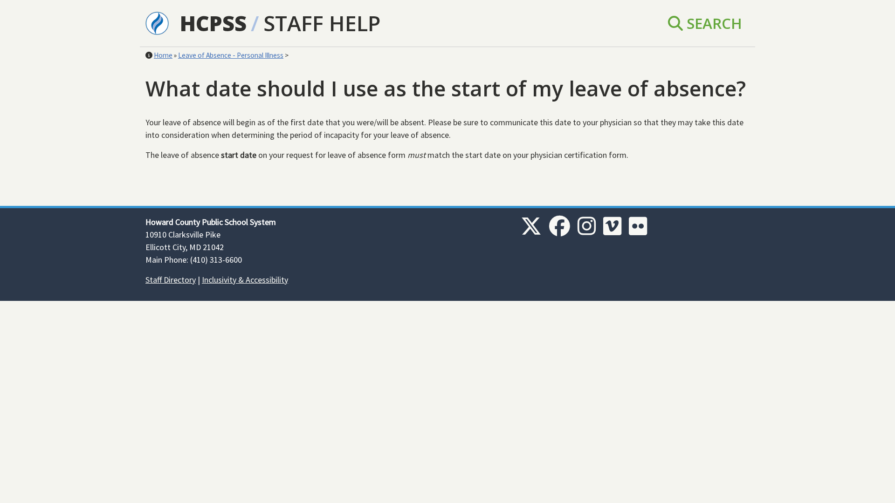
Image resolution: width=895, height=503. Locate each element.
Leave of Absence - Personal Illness (230, 55)
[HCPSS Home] (157, 22)
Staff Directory (170, 279)
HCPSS (213, 23)
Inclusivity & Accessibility (245, 279)
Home (163, 55)
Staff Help (321, 23)
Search (712, 23)
